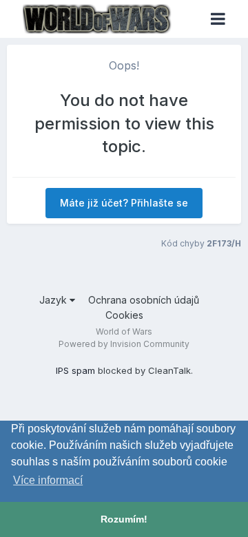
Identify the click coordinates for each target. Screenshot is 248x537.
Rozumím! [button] (124, 519)
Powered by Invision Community (124, 344)
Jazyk (54, 300)
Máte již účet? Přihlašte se (124, 203)
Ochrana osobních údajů (143, 300)
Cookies (124, 315)
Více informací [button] (48, 480)
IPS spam (75, 370)
